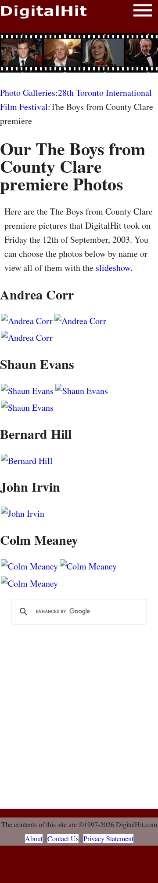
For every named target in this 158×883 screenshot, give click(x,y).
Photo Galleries (27, 93)
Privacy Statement (108, 838)
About (34, 838)
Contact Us (63, 838)
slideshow (113, 268)
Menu (142, 12)
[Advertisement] (79, 53)
